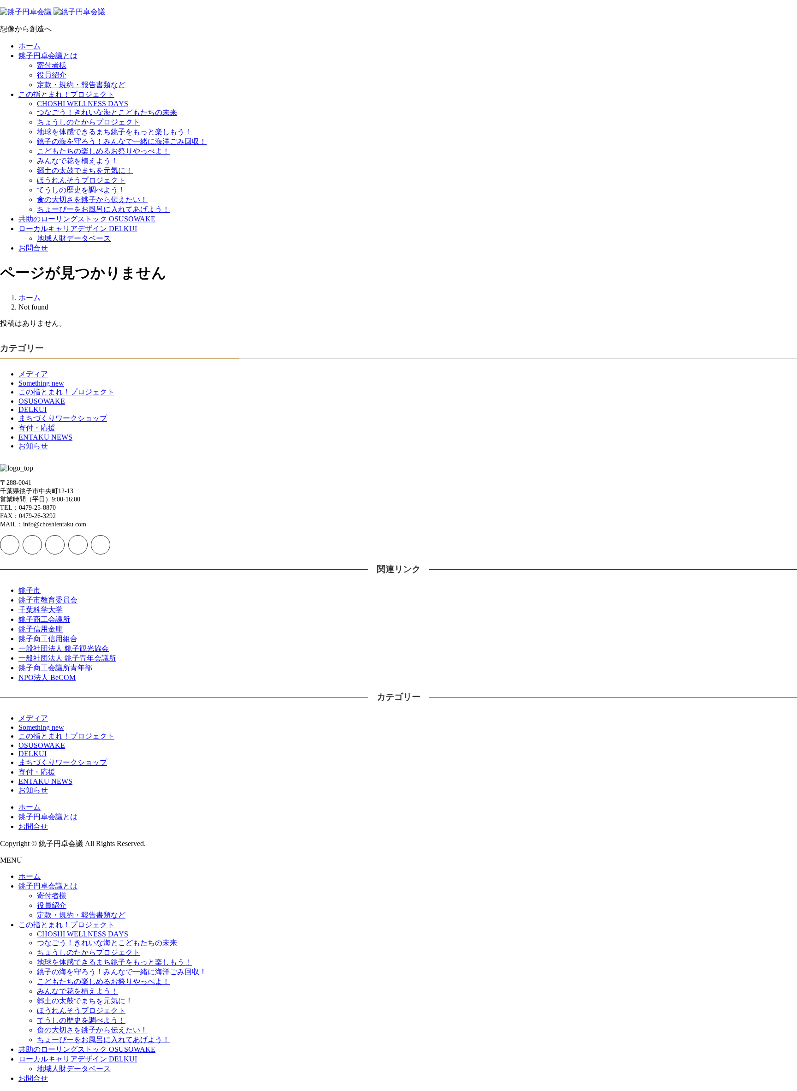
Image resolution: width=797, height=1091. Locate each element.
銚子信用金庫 (40, 629)
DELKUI (32, 409)
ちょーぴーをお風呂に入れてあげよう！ (103, 209)
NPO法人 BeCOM (47, 677)
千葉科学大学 (40, 610)
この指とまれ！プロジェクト (66, 94)
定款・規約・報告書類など (81, 85)
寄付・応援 (36, 428)
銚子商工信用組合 (47, 639)
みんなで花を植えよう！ (77, 161)
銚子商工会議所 (44, 619)
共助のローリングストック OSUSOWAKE (86, 219)
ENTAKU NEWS (45, 437)
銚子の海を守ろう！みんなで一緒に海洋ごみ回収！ (122, 141)
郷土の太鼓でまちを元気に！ (85, 170)
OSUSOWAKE (41, 401)
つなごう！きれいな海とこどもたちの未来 (107, 112)
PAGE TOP (771, 1049)
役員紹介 (51, 75)
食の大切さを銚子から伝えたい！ (92, 199)
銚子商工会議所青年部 (55, 668)
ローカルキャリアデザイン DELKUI (77, 229)
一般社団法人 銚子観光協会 (63, 648)
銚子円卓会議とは (47, 56)
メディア (33, 374)
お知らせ (33, 446)
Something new (41, 383)
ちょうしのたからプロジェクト (88, 122)
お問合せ (33, 248)
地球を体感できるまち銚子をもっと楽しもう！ (114, 132)
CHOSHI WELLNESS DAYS (82, 103)
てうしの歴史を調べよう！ (81, 190)
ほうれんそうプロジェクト (81, 180)
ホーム (29, 46)
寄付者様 (51, 65)
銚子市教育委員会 (47, 600)
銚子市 (29, 590)
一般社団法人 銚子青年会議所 (67, 658)
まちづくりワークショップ (62, 418)
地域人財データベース (74, 238)
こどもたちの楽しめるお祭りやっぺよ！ (103, 151)
